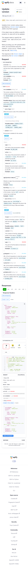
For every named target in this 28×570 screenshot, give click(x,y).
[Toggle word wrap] (22, 357)
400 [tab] (8, 289)
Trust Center (13, 525)
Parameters (7, 389)
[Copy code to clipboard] (24, 304)
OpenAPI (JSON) (14, 560)
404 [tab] (19, 289)
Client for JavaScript (14, 483)
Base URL (6, 378)
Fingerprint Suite (13, 502)
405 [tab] (23, 289)
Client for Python (14, 487)
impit (13, 506)
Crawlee (13, 498)
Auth (5, 382)
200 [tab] (5, 289)
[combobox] (13, 16)
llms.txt (14, 552)
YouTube (13, 541)
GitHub (13, 544)
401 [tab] (12, 289)
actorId (5, 391)
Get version (14, 56)
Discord (13, 533)
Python (20, 11)
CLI (14, 490)
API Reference (14, 472)
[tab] (8, 117)
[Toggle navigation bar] (24, 2)
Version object (15, 27)
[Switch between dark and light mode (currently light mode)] (14, 461)
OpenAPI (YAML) (14, 564)
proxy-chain (13, 517)
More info (13, 50)
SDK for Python (14, 479)
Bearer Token (6, 384)
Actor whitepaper (13, 513)
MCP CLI (13, 510)
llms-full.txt (14, 556)
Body (7, 400)
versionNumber (6, 396)
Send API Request (8, 435)
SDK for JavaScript (14, 475)
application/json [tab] (6, 83)
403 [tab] (16, 289)
